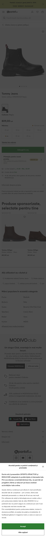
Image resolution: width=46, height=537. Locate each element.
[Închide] (43, 466)
